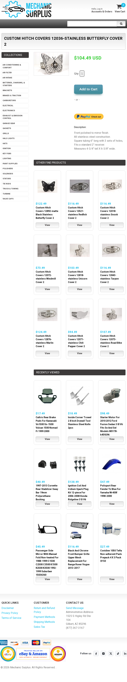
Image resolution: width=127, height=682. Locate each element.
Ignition (7, 148)
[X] (110, 653)
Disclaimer (7, 608)
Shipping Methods (44, 621)
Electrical (8, 106)
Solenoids (8, 174)
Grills (6, 133)
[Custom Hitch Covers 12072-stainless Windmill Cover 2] (47, 250)
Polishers (8, 169)
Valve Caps (8, 199)
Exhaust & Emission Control (12, 117)
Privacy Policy (9, 613)
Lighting (7, 158)
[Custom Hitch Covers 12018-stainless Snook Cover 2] (112, 186)
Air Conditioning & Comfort (12, 66)
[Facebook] (96, 653)
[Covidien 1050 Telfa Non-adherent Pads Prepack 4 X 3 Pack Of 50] (112, 529)
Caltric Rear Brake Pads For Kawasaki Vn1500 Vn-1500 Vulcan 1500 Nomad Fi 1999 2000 (47, 424)
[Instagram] (103, 653)
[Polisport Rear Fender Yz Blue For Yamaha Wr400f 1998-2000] (112, 464)
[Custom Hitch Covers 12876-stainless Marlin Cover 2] (47, 314)
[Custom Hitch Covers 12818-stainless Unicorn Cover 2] (79, 250)
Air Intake (7, 78)
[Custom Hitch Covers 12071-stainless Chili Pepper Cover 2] (79, 314)
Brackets (7, 90)
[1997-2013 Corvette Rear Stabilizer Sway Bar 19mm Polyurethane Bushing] (47, 464)
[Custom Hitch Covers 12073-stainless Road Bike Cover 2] (112, 314)
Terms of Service (11, 618)
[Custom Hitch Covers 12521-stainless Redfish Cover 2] (79, 186)
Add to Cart (88, 89)
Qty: (77, 73)
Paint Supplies (10, 164)
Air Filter (7, 73)
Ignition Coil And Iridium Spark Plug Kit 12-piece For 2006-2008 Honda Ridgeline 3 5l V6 (78, 492)
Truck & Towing (10, 189)
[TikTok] (118, 653)
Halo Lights (9, 138)
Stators (7, 179)
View (47, 225)
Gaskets (7, 128)
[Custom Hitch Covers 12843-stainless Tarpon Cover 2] (112, 250)
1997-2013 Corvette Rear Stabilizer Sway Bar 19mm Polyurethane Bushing (47, 492)
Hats (5, 143)
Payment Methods (44, 617)
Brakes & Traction (12, 95)
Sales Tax (39, 626)
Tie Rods (7, 184)
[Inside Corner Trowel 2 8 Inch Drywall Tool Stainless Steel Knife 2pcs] (79, 395)
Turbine (6, 194)
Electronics (9, 110)
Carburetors (9, 100)
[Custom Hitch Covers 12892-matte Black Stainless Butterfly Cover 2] (47, 186)
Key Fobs (7, 154)
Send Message (75, 608)
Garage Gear (9, 123)
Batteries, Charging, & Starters (14, 84)
